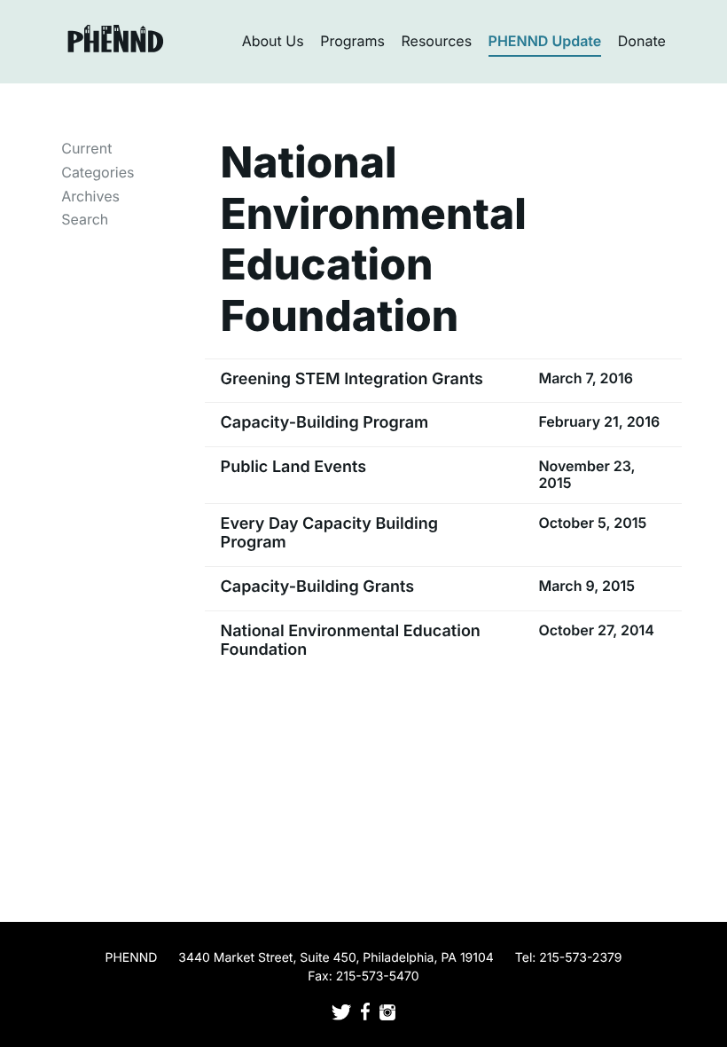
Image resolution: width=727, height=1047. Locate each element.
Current (86, 148)
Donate (642, 41)
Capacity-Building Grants (318, 587)
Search (84, 219)
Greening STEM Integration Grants (352, 379)
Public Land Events (293, 467)
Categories (97, 172)
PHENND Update (545, 41)
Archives (90, 196)
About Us (273, 41)
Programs (352, 41)
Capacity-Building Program (325, 422)
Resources (437, 41)
